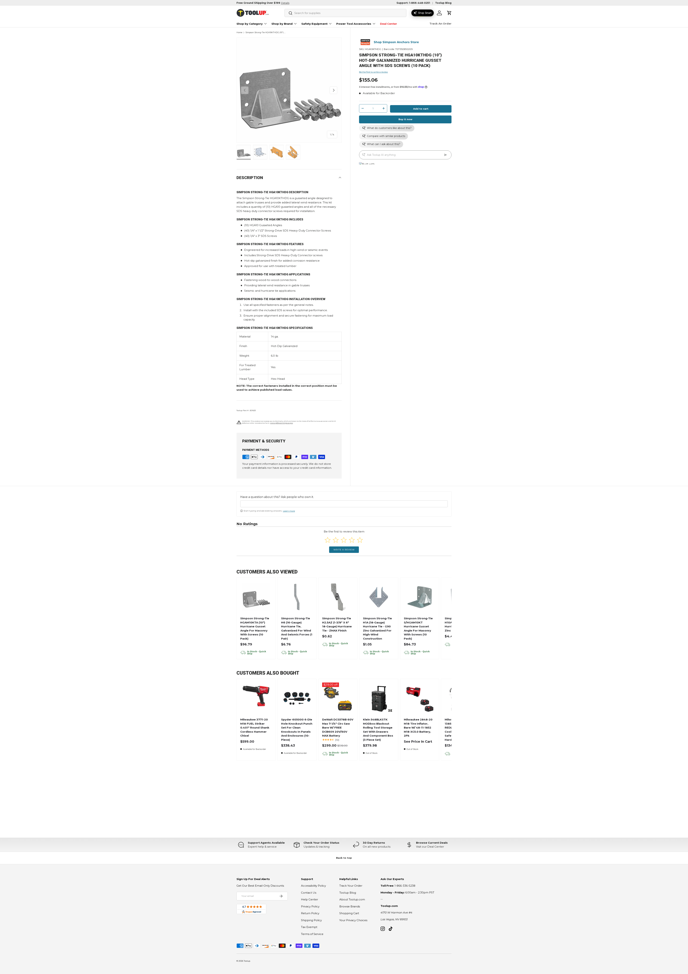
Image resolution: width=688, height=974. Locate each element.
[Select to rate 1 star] (327, 540)
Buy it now (405, 119)
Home (239, 32)
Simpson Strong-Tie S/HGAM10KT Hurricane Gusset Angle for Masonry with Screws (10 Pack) (418, 628)
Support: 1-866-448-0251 (413, 2)
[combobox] (345, 13)
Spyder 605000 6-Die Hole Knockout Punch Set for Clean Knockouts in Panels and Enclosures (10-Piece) (296, 729)
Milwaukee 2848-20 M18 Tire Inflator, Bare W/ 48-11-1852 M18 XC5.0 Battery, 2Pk (418, 727)
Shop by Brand (282, 23)
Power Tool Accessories (353, 23)
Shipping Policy (311, 920)
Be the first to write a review (373, 72)
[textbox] (344, 503)
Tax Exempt (309, 927)
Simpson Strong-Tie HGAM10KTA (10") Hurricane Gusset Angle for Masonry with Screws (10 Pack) (254, 628)
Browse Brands (349, 906)
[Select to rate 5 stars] (360, 540)
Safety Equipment (314, 23)
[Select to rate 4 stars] (351, 540)
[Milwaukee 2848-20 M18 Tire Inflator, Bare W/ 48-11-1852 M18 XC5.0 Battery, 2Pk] (419, 698)
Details (285, 2)
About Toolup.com (352, 899)
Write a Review (344, 549)
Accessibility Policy (313, 885)
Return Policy (310, 913)
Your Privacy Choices (353, 920)
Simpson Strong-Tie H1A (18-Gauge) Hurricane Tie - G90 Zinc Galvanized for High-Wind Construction (377, 628)
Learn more (289, 511)
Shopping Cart (349, 913)
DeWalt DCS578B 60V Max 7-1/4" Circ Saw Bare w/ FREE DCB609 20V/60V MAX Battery (337, 727)
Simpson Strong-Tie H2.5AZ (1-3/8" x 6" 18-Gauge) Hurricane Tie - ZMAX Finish (337, 624)
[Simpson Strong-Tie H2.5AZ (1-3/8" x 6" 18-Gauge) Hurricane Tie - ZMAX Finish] (338, 597)
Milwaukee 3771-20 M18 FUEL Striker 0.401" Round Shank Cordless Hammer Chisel (254, 727)
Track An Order (440, 23)
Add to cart (420, 108)
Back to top (344, 857)
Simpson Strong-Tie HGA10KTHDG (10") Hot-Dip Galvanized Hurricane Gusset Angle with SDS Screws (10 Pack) (265, 32)
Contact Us (308, 892)
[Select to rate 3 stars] (343, 540)
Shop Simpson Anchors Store (396, 42)
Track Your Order (350, 885)
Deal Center (388, 23)
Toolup (247, 961)
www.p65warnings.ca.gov (281, 423)
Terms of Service (312, 934)
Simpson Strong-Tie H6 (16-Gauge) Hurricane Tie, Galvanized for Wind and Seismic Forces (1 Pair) (296, 628)
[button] (449, 13)
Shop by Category (249, 23)
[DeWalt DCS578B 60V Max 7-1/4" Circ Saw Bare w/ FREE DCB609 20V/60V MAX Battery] (338, 698)
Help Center (309, 899)
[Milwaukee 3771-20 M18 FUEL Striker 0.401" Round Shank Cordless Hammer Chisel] (256, 698)
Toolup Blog (443, 2)
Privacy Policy (310, 906)
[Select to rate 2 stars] (335, 540)
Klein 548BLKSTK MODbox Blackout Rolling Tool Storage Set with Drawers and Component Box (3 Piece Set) (378, 729)
